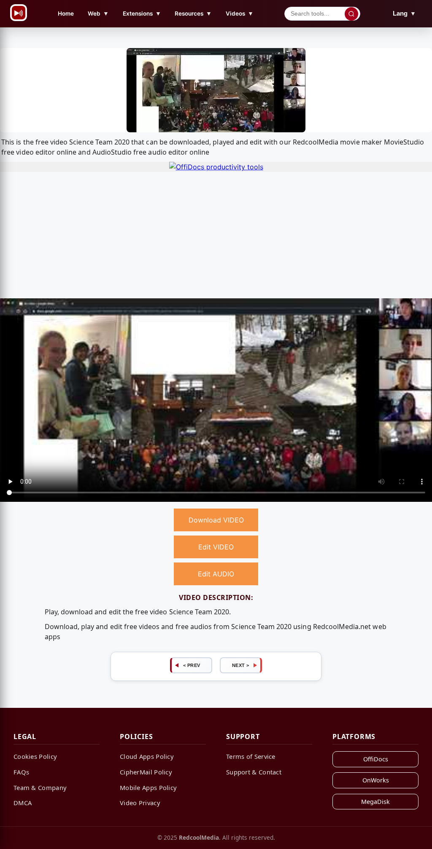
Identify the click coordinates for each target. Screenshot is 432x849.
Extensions (142, 13)
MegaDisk (375, 802)
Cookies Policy (35, 756)
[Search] (351, 14)
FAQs (21, 772)
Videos (240, 13)
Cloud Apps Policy (147, 756)
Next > (240, 665)
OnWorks (375, 780)
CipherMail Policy (146, 772)
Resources (193, 13)
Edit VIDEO (216, 547)
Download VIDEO (216, 520)
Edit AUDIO (216, 574)
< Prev (191, 665)
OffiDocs (375, 759)
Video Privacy (140, 802)
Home (66, 13)
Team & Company (40, 787)
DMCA (23, 802)
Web (98, 13)
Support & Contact (253, 772)
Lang (404, 13)
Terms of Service (250, 756)
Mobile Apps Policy (148, 787)
